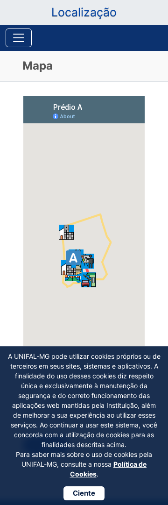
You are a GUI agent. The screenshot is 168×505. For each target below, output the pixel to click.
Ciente (84, 493)
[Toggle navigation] (19, 37)
